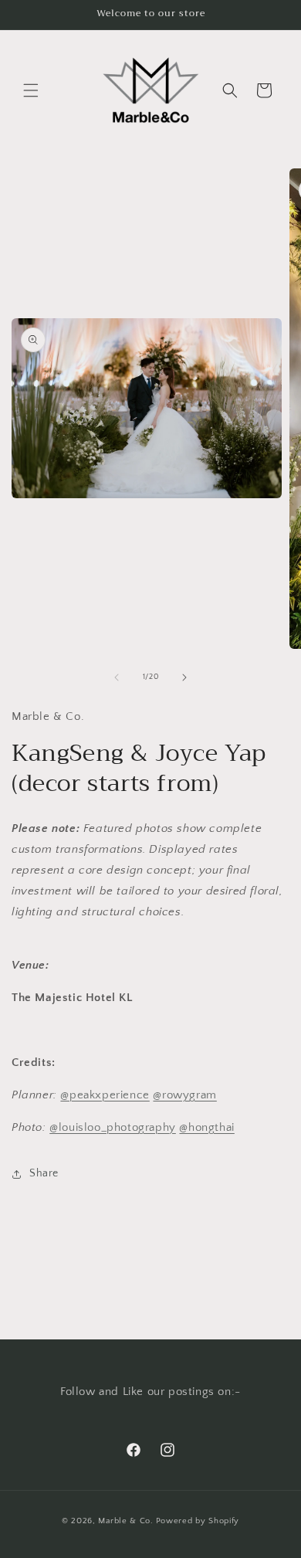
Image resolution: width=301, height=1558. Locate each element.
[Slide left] (117, 677)
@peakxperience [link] (104, 1094)
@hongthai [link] (206, 1127)
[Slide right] (184, 677)
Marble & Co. (125, 1521)
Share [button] (44, 1173)
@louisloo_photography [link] (112, 1127)
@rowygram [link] (184, 1094)
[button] (31, 90)
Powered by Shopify (198, 1521)
